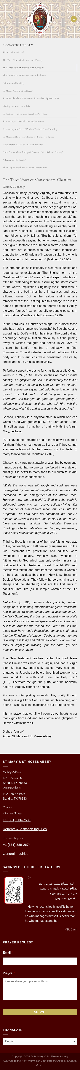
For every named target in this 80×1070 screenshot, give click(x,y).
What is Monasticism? (13, 52)
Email (8, 952)
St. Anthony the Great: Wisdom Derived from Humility (30, 129)
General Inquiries (15, 854)
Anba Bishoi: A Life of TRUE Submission (23, 144)
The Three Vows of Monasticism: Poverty (23, 60)
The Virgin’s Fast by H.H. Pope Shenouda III (25, 167)
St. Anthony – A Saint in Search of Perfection (25, 113)
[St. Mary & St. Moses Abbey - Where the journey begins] (40, 19)
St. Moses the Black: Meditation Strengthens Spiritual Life (31, 98)
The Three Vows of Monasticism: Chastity (23, 67)
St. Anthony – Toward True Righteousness (23, 121)
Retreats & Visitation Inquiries (25, 829)
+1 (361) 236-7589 (17, 820)
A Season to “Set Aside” (14, 159)
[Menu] (74, 19)
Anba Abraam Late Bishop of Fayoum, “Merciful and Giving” (33, 152)
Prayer (9, 973)
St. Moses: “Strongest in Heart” (18, 90)
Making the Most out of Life (16, 106)
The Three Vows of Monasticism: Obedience (24, 75)
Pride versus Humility (13, 83)
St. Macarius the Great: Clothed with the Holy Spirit (28, 136)
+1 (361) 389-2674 (17, 845)
